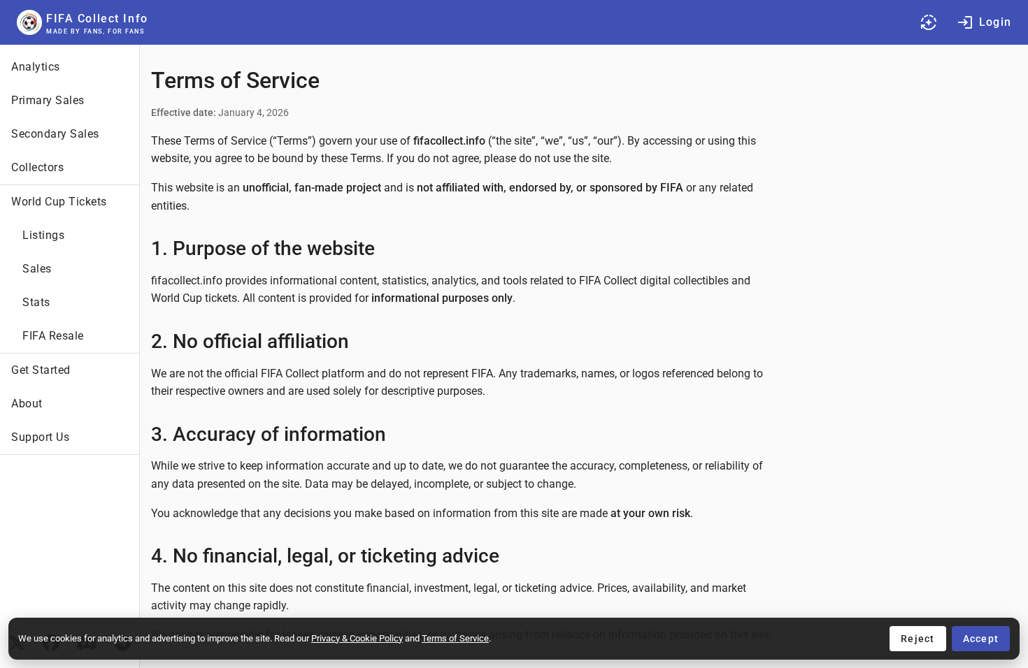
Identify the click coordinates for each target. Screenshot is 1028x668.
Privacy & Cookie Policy (357, 638)
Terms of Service (455, 638)
